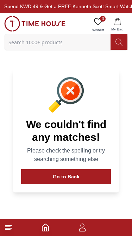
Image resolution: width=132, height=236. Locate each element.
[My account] (82, 227)
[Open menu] (8, 227)
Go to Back (66, 176)
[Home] (45, 227)
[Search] (119, 42)
